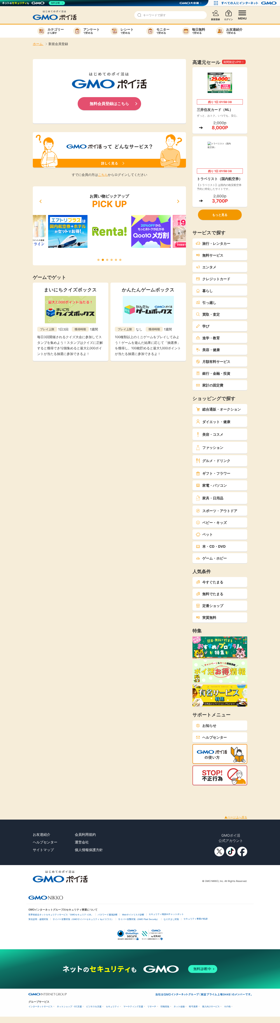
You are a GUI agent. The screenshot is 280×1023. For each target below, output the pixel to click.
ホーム (38, 44)
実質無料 (209, 617)
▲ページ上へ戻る (235, 817)
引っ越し (209, 302)
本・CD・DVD (214, 546)
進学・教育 (211, 338)
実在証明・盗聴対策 (38, 919)
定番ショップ (212, 605)
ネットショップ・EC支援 (69, 1006)
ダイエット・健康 (216, 422)
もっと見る (220, 215)
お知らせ (209, 725)
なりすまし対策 (171, 919)
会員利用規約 (85, 834)
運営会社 (82, 842)
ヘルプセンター (214, 737)
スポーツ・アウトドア (219, 511)
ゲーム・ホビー (214, 558)
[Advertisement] (79, 795)
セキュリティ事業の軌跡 (196, 919)
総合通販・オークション (221, 409)
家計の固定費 (212, 385)
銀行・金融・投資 (216, 373)
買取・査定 (211, 314)
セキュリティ (112, 1006)
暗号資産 (193, 1006)
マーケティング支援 (133, 1006)
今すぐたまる (212, 582)
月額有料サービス (216, 361)
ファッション (212, 447)
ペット (207, 534)
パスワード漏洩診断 (107, 914)
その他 (227, 1006)
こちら (103, 175)
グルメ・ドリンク (216, 460)
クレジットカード (216, 279)
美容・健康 (211, 350)
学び (205, 326)
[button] (40, 201)
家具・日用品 (212, 498)
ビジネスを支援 (94, 1006)
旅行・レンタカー (216, 243)
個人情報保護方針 (89, 850)
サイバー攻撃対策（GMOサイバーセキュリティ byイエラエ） (83, 919)
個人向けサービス (211, 1006)
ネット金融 (179, 1006)
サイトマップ (43, 850)
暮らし (207, 291)
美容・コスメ (212, 434)
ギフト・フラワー (216, 473)
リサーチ (151, 1006)
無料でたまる (212, 594)
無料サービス (212, 255)
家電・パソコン (214, 485)
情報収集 (165, 1006)
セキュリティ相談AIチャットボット (166, 914)
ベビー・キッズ (214, 522)
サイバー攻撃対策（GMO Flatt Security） (138, 919)
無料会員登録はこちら (109, 103)
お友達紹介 (41, 834)
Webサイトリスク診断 (133, 914)
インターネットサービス (40, 1006)
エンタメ (209, 267)
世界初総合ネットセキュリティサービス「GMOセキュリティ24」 (60, 914)
